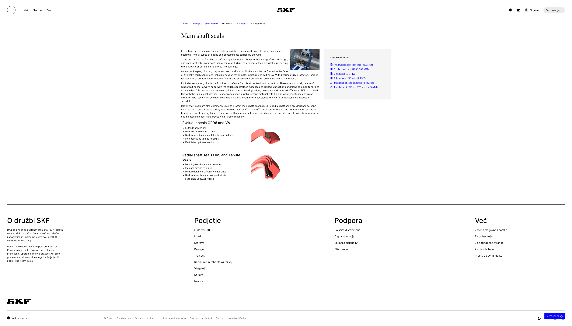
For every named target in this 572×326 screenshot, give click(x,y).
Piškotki (219, 318)
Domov (185, 23)
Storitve (199, 242)
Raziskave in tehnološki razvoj (213, 262)
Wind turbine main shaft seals (353, 64)
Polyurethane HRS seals (349, 78)
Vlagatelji (200, 268)
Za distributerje (484, 249)
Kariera (198, 274)
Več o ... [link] (52, 10)
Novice (198, 281)
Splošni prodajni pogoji (201, 318)
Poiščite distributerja (347, 230)
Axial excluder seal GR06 (351, 69)
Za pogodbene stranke (489, 242)
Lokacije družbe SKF (347, 242)
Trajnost (199, 255)
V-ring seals (344, 74)
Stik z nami (341, 249)
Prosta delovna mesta (488, 255)
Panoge (196, 23)
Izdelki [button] (24, 10)
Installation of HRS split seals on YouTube (354, 82)
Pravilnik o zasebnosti (145, 318)
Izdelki (198, 236)
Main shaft (241, 23)
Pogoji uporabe (124, 318)
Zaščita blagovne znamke (491, 230)
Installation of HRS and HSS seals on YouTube (356, 87)
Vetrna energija (211, 23)
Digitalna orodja (344, 236)
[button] (510, 10)
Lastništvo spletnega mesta (173, 318)
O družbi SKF (202, 230)
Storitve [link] (37, 10)
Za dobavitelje (483, 236)
